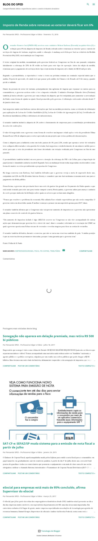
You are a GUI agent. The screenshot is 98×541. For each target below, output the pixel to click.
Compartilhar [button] (85, 251)
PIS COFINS (44, 251)
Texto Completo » (86, 366)
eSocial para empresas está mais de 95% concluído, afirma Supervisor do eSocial (44, 489)
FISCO (36, 251)
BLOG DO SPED (13, 4)
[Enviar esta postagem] (63, 251)
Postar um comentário (29, 366)
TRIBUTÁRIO (55, 251)
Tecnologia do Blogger (50, 531)
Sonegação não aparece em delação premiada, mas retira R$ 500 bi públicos (48, 338)
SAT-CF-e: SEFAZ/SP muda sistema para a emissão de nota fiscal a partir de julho (49, 445)
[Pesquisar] (88, 4)
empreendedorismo (24, 251)
